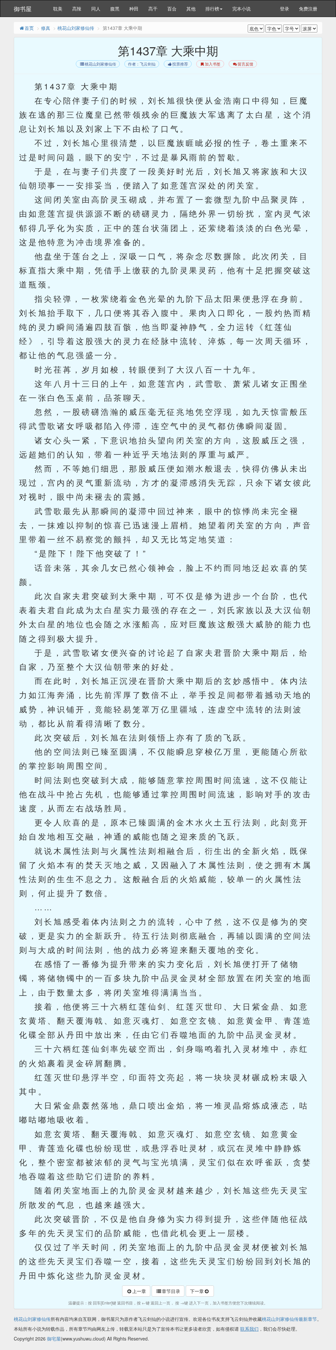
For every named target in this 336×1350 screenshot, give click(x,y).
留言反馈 (245, 64)
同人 (95, 8)
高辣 (76, 8)
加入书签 (212, 64)
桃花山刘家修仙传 (75, 28)
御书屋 (23, 8)
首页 (29, 28)
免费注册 (308, 8)
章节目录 (171, 1291)
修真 (45, 28)
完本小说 (241, 8)
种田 (133, 8)
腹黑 (114, 8)
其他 (191, 8)
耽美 (57, 8)
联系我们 (249, 1328)
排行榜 (212, 8)
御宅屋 (54, 1338)
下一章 (197, 1291)
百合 (172, 8)
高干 (153, 8)
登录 (284, 8)
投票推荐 (180, 64)
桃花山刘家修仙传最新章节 (289, 1319)
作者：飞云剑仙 (142, 64)
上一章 (139, 1291)
